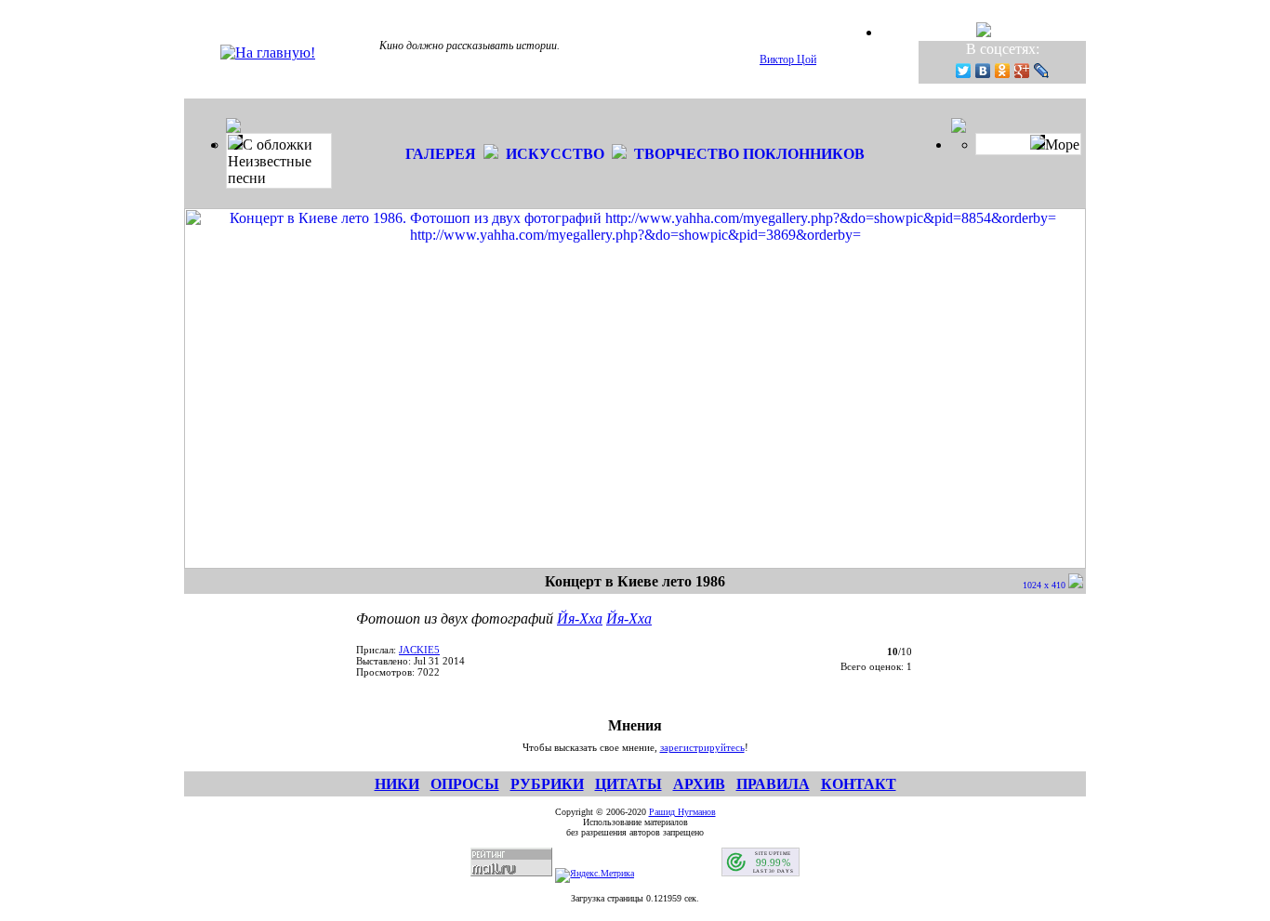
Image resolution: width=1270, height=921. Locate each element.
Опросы (464, 784)
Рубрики (547, 784)
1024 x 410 (1045, 585)
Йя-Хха (579, 618)
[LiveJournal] (1042, 71)
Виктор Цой (788, 59)
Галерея (440, 154)
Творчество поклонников (749, 154)
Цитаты (628, 784)
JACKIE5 (419, 649)
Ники (397, 784)
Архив (699, 784)
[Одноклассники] (1002, 71)
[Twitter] (963, 71)
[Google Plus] (1022, 71)
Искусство (555, 154)
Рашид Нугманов (682, 812)
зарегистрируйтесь (702, 747)
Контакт (858, 784)
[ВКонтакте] (983, 71)
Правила (773, 784)
